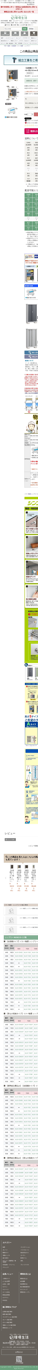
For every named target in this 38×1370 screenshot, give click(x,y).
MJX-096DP (19, 1056)
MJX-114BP (29, 1028)
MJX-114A (27, 959)
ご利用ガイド (30, 25)
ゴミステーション (9, 38)
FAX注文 (8, 25)
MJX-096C (19, 988)
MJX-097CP (19, 1071)
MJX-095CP (19, 1042)
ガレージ (18, 38)
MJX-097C (19, 999)
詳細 (30, 29)
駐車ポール (33, 40)
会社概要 (14, 25)
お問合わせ (19, 1352)
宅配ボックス (14, 40)
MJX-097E (19, 991)
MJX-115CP (29, 1042)
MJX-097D (19, 995)
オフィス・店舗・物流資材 (7, 43)
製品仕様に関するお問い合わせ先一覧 (20, 12)
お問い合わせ (15, 34)
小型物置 (13, 46)
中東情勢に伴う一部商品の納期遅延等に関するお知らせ (19, 8)
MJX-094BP (19, 1028)
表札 (16, 43)
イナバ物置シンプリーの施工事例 (29, 918)
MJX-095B (19, 974)
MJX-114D (27, 952)
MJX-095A (19, 977)
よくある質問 (21, 25)
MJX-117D (27, 995)
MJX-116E (27, 981)
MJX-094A (19, 959)
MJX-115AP (29, 1049)
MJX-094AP (19, 1032)
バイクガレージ (26, 38)
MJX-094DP (19, 1025)
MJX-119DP (29, 1081)
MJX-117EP (29, 1064)
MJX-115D (27, 967)
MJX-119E (27, 1006)
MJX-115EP (29, 1035)
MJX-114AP (29, 1032)
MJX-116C (27, 988)
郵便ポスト (33, 38)
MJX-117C (27, 999)
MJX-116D (27, 984)
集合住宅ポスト (4, 40)
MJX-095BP (19, 1046)
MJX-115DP (29, 1039)
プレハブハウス (33, 43)
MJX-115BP (29, 1046)
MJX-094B (19, 956)
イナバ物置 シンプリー (23, 46)
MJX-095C (19, 970)
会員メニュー (24, 34)
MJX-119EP (29, 1078)
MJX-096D (19, 984)
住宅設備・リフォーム (23, 43)
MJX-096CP (19, 1060)
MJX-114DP (29, 1025)
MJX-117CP (29, 1071)
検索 (24, 29)
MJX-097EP (19, 1064)
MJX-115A (27, 977)
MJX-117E (27, 991)
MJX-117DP (29, 1067)
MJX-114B (27, 956)
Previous (5, 878)
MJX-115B (27, 974)
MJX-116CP (29, 1060)
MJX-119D (27, 1009)
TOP (5, 46)
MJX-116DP (29, 1056)
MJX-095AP (19, 1049)
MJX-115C (27, 970)
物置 (2, 38)
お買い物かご (34, 34)
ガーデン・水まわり (23, 40)
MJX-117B (27, 1002)
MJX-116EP (29, 1053)
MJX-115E (27, 963)
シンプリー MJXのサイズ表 (16, 937)
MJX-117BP (29, 1074)
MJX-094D (19, 952)
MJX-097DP (19, 1067)
